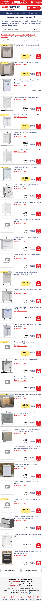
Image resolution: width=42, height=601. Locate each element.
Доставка (29, 599)
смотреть (34, 13)
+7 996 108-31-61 (14, 581)
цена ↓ (32, 40)
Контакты (38, 599)
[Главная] (11, 7)
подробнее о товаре (20, 47)
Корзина (21, 599)
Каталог (12, 599)
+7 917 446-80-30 (14, 586)
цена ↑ (26, 40)
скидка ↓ (38, 40)
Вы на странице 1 (10, 570)
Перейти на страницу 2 (31, 570)
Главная (4, 599)
